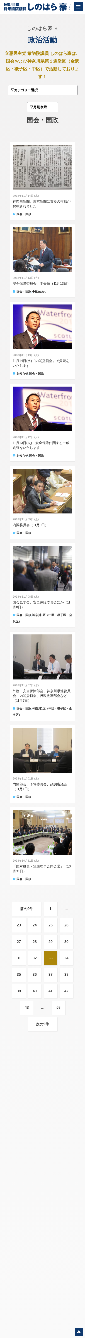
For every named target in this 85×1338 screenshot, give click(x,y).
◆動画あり (39, 291)
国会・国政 (24, 214)
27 (19, 942)
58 (58, 1007)
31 (19, 958)
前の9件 (26, 909)
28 (35, 942)
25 (51, 925)
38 (66, 974)
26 (66, 925)
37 (51, 974)
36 (35, 974)
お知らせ (22, 373)
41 (51, 991)
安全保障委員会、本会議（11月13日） (41, 283)
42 (66, 991)
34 (66, 958)
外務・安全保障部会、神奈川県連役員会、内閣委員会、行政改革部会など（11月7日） (41, 695)
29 (51, 942)
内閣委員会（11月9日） (30, 525)
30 (66, 942)
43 (27, 1007)
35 (19, 974)
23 (19, 925)
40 (35, 991)
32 (35, 958)
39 (19, 991)
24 (35, 925)
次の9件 (42, 1024)
